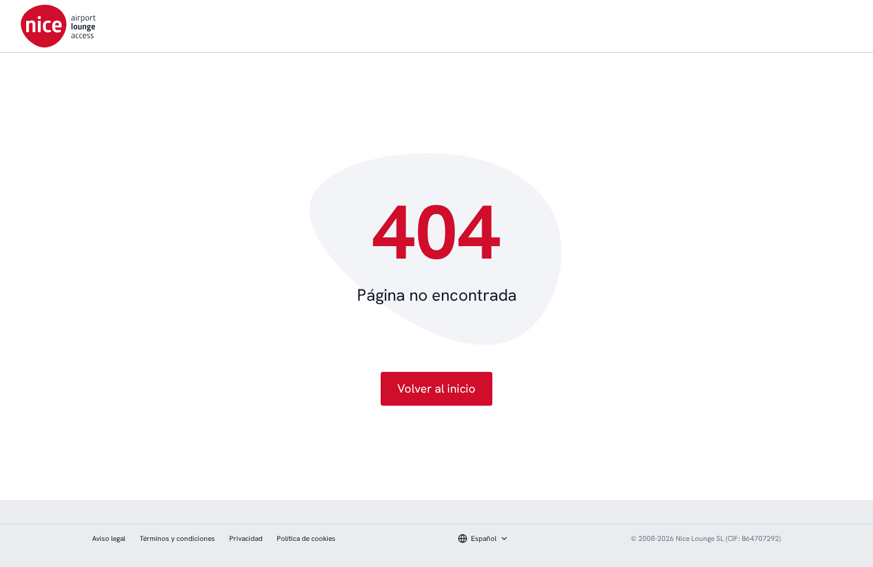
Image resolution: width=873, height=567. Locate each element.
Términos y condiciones (177, 538)
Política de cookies (306, 538)
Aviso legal (108, 538)
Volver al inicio (436, 388)
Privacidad (245, 538)
